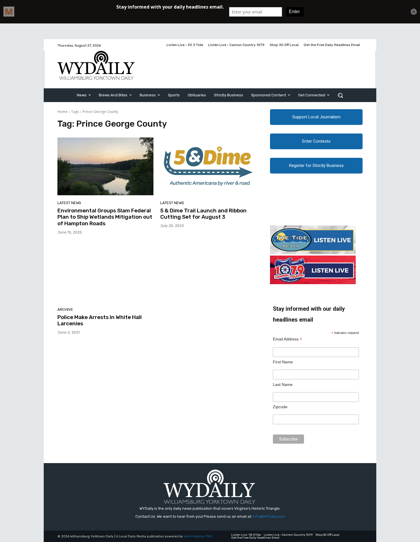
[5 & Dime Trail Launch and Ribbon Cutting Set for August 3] (208, 166)
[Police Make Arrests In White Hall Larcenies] (105, 273)
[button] (340, 95)
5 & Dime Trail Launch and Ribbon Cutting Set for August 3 (203, 213)
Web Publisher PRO (198, 536)
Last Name (283, 384)
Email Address (287, 339)
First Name (283, 362)
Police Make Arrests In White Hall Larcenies (99, 320)
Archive (65, 309)
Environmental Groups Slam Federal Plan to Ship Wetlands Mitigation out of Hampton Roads (104, 217)
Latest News (69, 203)
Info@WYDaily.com (269, 516)
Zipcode (280, 406)
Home (62, 111)
